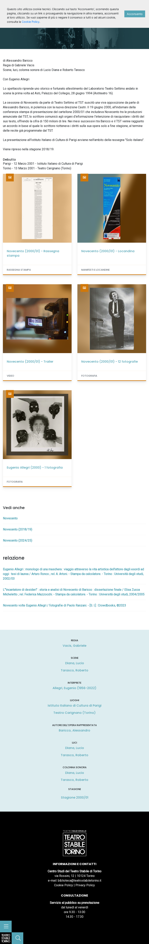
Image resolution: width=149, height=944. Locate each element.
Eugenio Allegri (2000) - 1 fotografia (35, 467)
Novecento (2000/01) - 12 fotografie (109, 361)
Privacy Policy (85, 885)
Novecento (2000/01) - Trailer (30, 361)
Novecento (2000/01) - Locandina (107, 251)
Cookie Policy (63, 885)
